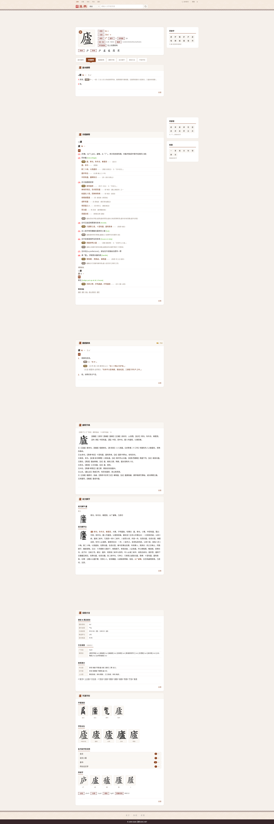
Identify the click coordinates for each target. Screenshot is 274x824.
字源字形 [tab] (142, 60)
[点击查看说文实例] (95, 711)
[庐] (87, 51)
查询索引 (186, 2)
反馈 (159, 92)
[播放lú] (108, 31)
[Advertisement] (137, 17)
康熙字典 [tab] (111, 60)
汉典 (77, 2)
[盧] (104, 51)
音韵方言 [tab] (132, 60)
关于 (128, 815)
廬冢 (98, 292)
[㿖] (109, 51)
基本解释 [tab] (81, 60)
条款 (135, 815)
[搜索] (145, 6)
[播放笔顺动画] (80, 32)
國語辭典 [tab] (101, 60)
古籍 (82, 2)
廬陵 (83, 292)
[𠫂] (114, 51)
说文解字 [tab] (122, 60)
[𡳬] (118, 51)
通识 (98, 2)
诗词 (88, 2)
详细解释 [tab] (91, 60)
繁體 (193, 2)
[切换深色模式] (197, 2)
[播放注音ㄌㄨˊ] (110, 34)
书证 (161, 343)
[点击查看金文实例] (83, 711)
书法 (93, 2)
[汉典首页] (81, 6)
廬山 (86, 292)
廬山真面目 (92, 292)
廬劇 (79, 292)
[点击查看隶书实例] (107, 711)
